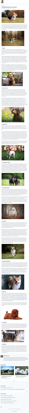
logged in (5, 387)
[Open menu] (27, 1)
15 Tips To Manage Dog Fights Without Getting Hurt (8, 397)
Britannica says (5, 165)
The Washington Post (19, 49)
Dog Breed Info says (24, 324)
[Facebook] (1, 407)
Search (27, 391)
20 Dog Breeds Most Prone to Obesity (6, 399)
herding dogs (11, 26)
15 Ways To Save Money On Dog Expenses (7, 395)
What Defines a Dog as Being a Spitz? (21, 376)
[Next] (27, 373)
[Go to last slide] (1, 373)
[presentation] (7, 370)
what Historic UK (12, 93)
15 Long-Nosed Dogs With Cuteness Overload (7, 402)
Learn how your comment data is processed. (18, 389)
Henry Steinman (4, 8)
